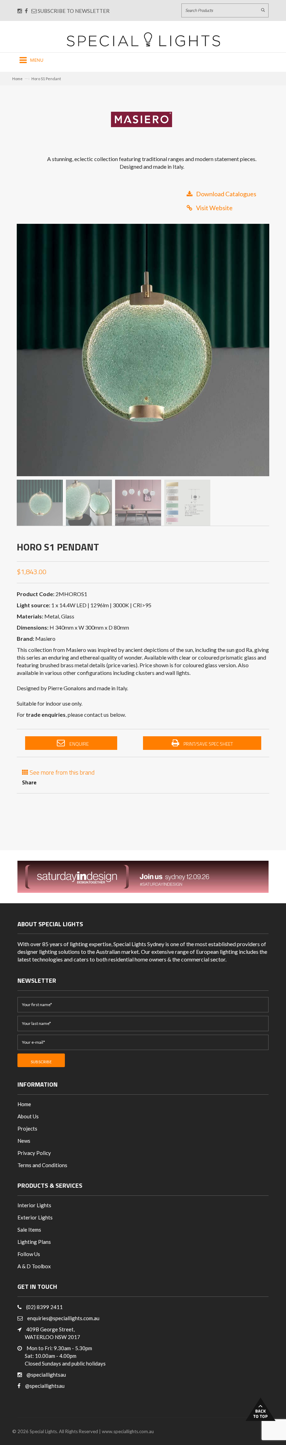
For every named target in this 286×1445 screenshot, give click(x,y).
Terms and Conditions (42, 1165)
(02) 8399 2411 (44, 1307)
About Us (28, 1116)
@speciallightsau (46, 1374)
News (23, 1141)
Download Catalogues (226, 194)
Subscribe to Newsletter (73, 11)
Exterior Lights (35, 1217)
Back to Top (261, 1409)
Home (17, 78)
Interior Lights (34, 1205)
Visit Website (214, 208)
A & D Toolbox (34, 1266)
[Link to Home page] (143, 39)
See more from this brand (61, 772)
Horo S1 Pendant (46, 78)
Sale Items (29, 1229)
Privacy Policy (34, 1153)
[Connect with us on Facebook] (26, 11)
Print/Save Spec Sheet (207, 743)
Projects (27, 1128)
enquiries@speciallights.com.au (63, 1318)
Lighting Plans (34, 1242)
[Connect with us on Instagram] (19, 11)
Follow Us (28, 1254)
